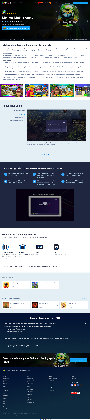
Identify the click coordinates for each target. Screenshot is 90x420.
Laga (4, 393)
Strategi (4, 406)
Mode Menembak (30, 380)
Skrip (28, 397)
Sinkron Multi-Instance (31, 384)
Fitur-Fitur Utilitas (30, 402)
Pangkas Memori (30, 396)
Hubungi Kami (52, 380)
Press (50, 383)
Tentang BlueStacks (53, 378)
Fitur (14, 2)
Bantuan (55, 2)
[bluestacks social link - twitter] (81, 385)
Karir (50, 381)
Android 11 (5, 386)
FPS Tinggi (29, 399)
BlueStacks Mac (6, 378)
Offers (47, 2)
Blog (30, 2)
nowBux (4, 384)
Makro (28, 386)
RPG (4, 401)
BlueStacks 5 (5, 380)
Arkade (4, 396)
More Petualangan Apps (11, 298)
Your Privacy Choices (46, 419)
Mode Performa (30, 394)
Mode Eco (29, 388)
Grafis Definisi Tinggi (31, 400)
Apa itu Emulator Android (54, 392)
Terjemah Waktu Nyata (31, 389)
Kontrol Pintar (30, 391)
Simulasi (4, 403)
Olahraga (5, 404)
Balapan (4, 400)
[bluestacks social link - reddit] (75, 385)
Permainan (22, 2)
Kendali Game (30, 378)
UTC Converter (30, 404)
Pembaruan (73, 378)
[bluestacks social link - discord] (72, 385)
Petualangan (6, 21)
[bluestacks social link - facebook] (78, 385)
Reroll (28, 392)
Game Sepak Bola (6, 408)
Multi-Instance (30, 383)
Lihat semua (84, 298)
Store (39, 2)
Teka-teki (4, 398)
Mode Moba (29, 381)
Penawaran (5, 383)
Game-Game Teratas (7, 392)
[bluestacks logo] (6, 3)
